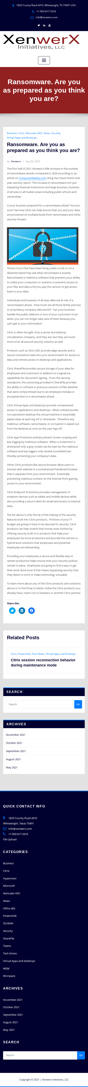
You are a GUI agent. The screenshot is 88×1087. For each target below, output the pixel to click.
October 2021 (14, 738)
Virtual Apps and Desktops (22, 137)
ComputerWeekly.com (32, 178)
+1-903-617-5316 (46, 11)
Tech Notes (10, 948)
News (47, 133)
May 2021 (12, 762)
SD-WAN (8, 918)
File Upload (10, 834)
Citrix (21, 133)
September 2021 (16, 746)
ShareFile (8, 933)
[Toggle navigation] (44, 60)
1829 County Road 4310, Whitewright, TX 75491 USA (46, 5)
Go (78, 699)
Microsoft (9, 880)
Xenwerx (14, 161)
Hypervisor (10, 873)
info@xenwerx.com (47, 17)
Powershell (9, 910)
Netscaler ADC (34, 133)
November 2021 (15, 729)
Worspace (9, 971)
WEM (6, 963)
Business (12, 133)
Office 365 (9, 903)
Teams (7, 941)
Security (55, 133)
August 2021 (13, 754)
